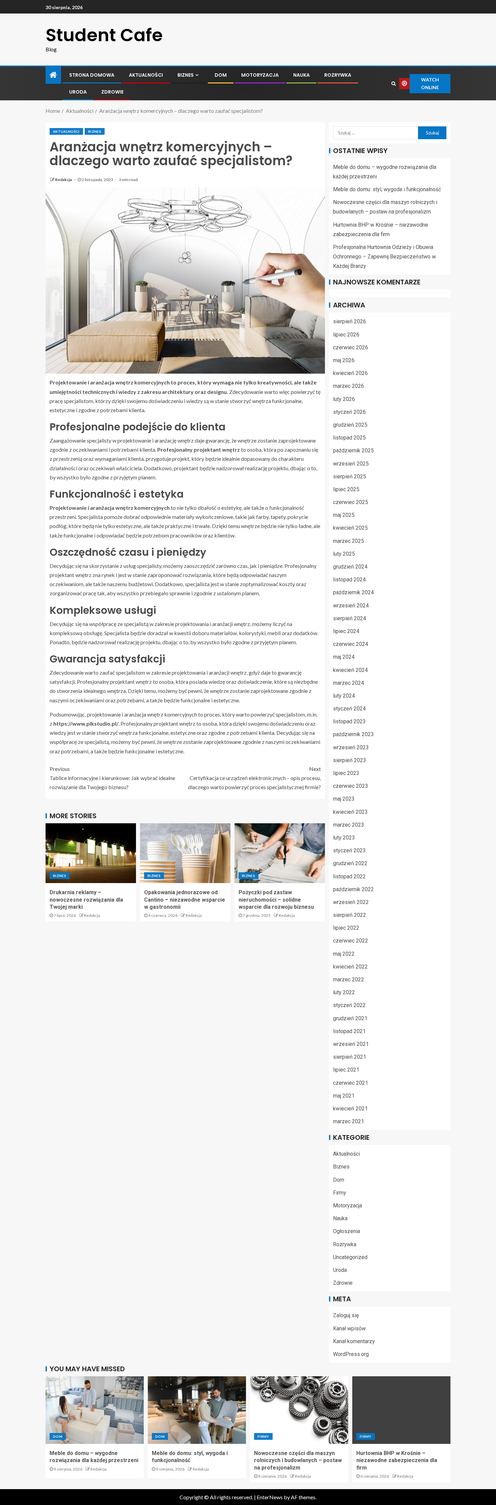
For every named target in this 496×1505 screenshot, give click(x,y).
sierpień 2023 (349, 760)
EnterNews (270, 1497)
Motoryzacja (260, 75)
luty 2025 (344, 554)
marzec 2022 (348, 979)
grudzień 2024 (350, 566)
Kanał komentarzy (354, 1341)
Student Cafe (104, 35)
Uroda (78, 92)
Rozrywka (337, 75)
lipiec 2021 (346, 1070)
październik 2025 (353, 450)
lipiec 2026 (346, 334)
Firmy (339, 1192)
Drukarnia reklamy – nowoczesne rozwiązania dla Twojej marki (86, 899)
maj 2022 (344, 954)
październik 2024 (353, 592)
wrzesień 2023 (351, 747)
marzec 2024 (348, 683)
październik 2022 (353, 889)
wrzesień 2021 (351, 1044)
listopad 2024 (349, 579)
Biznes (185, 75)
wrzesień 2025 (351, 463)
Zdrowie (112, 92)
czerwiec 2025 (350, 502)
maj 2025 (344, 515)
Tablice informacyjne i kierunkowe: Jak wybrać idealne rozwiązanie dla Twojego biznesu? (112, 778)
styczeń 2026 (349, 412)
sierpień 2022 (349, 915)
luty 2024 (344, 696)
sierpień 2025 (349, 476)
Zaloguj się (346, 1315)
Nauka (301, 75)
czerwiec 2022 (350, 940)
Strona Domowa (91, 75)
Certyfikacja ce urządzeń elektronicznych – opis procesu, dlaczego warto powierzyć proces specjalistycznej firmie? (254, 778)
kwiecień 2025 (350, 528)
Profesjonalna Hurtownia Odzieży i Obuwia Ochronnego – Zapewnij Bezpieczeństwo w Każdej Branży (384, 256)
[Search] (393, 83)
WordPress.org (351, 1354)
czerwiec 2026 (350, 347)
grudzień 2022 (350, 863)
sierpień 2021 (349, 1057)
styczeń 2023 (349, 850)
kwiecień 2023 (350, 812)
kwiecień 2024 (350, 670)
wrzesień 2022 (351, 902)
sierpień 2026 (349, 321)
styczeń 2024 (349, 708)
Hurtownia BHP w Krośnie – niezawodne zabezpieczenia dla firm (396, 1460)
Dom (221, 75)
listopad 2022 (349, 876)
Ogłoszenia (346, 1231)
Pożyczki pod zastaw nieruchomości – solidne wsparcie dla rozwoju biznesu (276, 899)
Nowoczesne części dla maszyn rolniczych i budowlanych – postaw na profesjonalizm (298, 1460)
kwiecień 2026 (350, 373)
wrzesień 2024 (351, 605)
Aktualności (146, 75)
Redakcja (64, 179)
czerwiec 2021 (350, 1083)
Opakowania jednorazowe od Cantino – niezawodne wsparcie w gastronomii (184, 899)
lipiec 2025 (346, 489)
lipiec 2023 (346, 773)
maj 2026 (344, 360)
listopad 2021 (349, 1031)
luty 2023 (344, 837)
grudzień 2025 (350, 425)
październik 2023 (353, 734)
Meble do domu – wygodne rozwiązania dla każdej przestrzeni (94, 1456)
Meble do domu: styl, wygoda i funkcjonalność (387, 189)
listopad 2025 (349, 437)
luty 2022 (344, 992)
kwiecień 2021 (350, 1108)
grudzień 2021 (350, 1018)
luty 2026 (344, 399)
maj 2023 (344, 799)
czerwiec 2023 (350, 786)
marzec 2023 (348, 825)
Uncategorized (350, 1257)
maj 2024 (344, 657)
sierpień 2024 (349, 618)
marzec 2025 (348, 541)
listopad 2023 (349, 721)
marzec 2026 (348, 386)
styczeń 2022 (349, 1005)
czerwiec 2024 (350, 644)
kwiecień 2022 (350, 966)
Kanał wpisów (349, 1328)
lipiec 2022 (346, 928)
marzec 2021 (348, 1121)
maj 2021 (344, 1096)
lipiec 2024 (346, 631)
